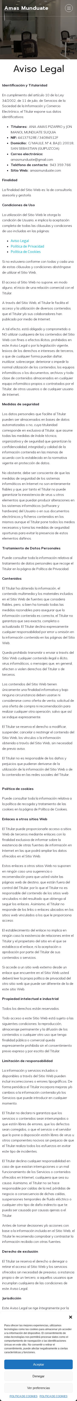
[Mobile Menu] (69, 8)
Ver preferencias (38, 1388)
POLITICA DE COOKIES (23, 1396)
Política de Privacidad (27, 246)
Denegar (38, 1376)
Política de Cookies (26, 251)
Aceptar (38, 1364)
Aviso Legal (20, 240)
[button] (70, 1317)
